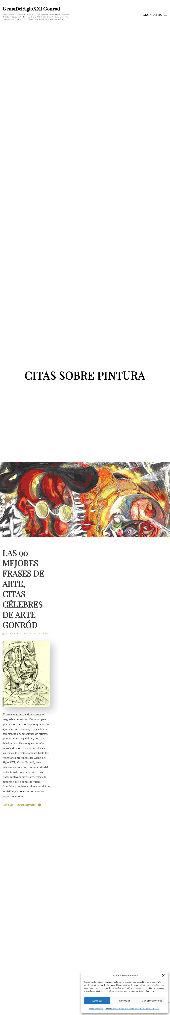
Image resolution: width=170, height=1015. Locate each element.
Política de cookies (96, 1009)
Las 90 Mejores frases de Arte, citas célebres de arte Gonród (23, 588)
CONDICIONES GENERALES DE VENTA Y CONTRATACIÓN (132, 1009)
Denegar (124, 1000)
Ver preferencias (152, 1000)
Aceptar (97, 1000)
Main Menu (153, 14)
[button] (163, 975)
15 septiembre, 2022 (17, 633)
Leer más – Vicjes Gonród (19, 805)
